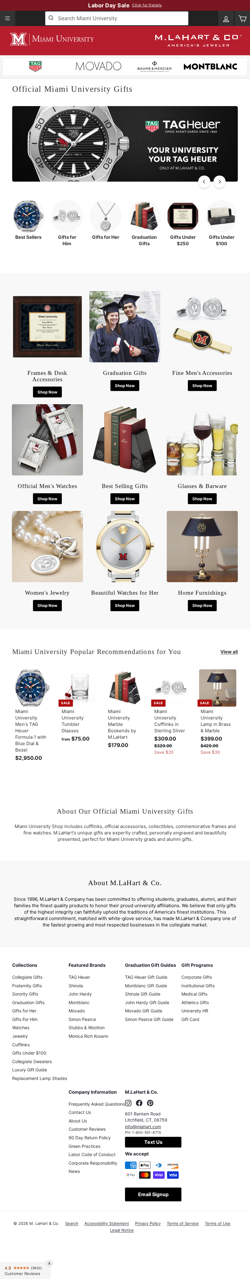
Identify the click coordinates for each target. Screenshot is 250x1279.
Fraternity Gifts (27, 985)
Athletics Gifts (195, 1002)
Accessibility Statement (106, 1223)
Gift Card (190, 1019)
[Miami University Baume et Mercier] (154, 67)
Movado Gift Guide (143, 1010)
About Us (78, 1120)
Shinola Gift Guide (142, 993)
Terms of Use (217, 1223)
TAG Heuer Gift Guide (146, 977)
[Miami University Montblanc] (210, 67)
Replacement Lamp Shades (39, 1078)
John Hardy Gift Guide (147, 1002)
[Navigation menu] (7, 18)
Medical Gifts (194, 993)
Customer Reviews (87, 1129)
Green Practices (84, 1146)
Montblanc (79, 1002)
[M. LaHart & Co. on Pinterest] (150, 1103)
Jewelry (20, 1036)
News (74, 1171)
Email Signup (153, 1194)
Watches (20, 1027)
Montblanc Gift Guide (146, 985)
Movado (77, 1010)
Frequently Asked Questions (97, 1104)
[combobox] (116, 18)
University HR (194, 1010)
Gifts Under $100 (29, 1052)
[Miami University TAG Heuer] (35, 67)
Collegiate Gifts (27, 977)
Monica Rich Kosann (88, 1036)
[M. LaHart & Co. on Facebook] (139, 1103)
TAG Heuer (79, 977)
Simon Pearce (82, 1019)
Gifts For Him (25, 1019)
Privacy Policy (148, 1223)
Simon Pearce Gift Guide (149, 1019)
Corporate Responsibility (93, 1163)
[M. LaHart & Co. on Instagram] (128, 1103)
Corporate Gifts (196, 977)
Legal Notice (122, 1230)
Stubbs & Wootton (87, 1027)
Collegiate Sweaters (32, 1061)
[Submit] (51, 18)
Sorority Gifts (25, 993)
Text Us (153, 1142)
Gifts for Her (24, 1010)
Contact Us (80, 1112)
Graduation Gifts (28, 1002)
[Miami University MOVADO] (98, 68)
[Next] (219, 182)
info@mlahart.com (143, 1126)
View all (229, 652)
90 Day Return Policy (90, 1137)
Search (71, 1223)
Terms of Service (183, 1223)
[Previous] (204, 182)
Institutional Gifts (198, 985)
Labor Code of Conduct (92, 1154)
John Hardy (80, 993)
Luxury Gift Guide (29, 1069)
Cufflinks (21, 1044)
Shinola (76, 985)
